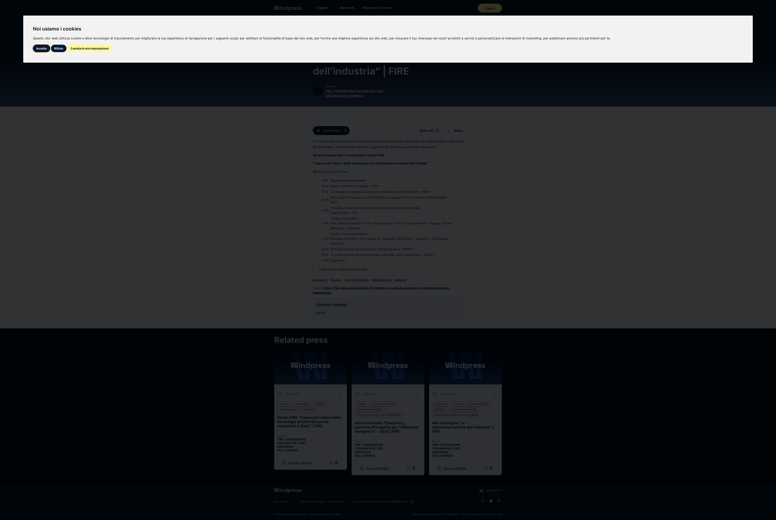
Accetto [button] (41, 48)
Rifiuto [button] (58, 48)
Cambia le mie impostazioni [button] (90, 48)
